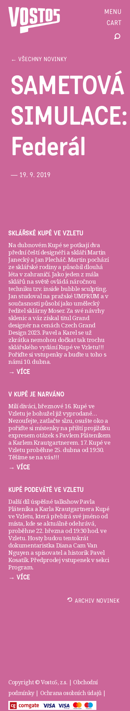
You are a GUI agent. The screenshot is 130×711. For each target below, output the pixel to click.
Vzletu (16, 538)
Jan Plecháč (49, 260)
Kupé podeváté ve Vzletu (46, 490)
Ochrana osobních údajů (71, 693)
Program (20, 567)
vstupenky (48, 354)
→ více (19, 372)
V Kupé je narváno (36, 394)
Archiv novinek (97, 601)
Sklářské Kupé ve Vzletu (45, 233)
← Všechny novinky (39, 60)
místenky (47, 428)
